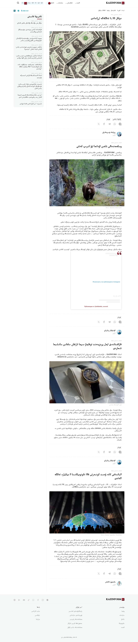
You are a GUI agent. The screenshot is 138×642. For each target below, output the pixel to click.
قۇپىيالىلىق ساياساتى (76, 616)
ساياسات (122, 616)
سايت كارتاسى (35, 612)
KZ (42, 3)
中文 (29, 3)
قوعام (108, 119)
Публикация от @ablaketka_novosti (96, 306)
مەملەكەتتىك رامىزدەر (76, 620)
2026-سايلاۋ (101, 11)
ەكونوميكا (121, 624)
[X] (98, 124)
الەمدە (122, 628)
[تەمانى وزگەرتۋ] (48, 3)
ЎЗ (22, 3)
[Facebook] (104, 124)
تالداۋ (52, 3)
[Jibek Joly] (24, 11)
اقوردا (118, 11)
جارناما (38, 620)
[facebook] (38, 600)
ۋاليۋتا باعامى (117, 119)
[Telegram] (109, 124)
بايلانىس (37, 616)
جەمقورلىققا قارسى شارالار (75, 624)
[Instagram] (120, 124)
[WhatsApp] (114, 124)
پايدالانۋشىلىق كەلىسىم (75, 612)
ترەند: (122, 10)
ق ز (26, 3)
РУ (36, 3)
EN (33, 3)
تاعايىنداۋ (113, 11)
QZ (39, 3)
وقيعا (108, 11)
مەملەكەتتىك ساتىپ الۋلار (74, 628)
